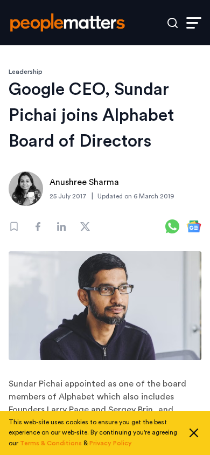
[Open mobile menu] (193, 23)
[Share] (37, 226)
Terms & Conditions (51, 443)
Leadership (26, 71)
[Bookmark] (14, 226)
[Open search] (172, 23)
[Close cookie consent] (193, 432)
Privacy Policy (110, 443)
